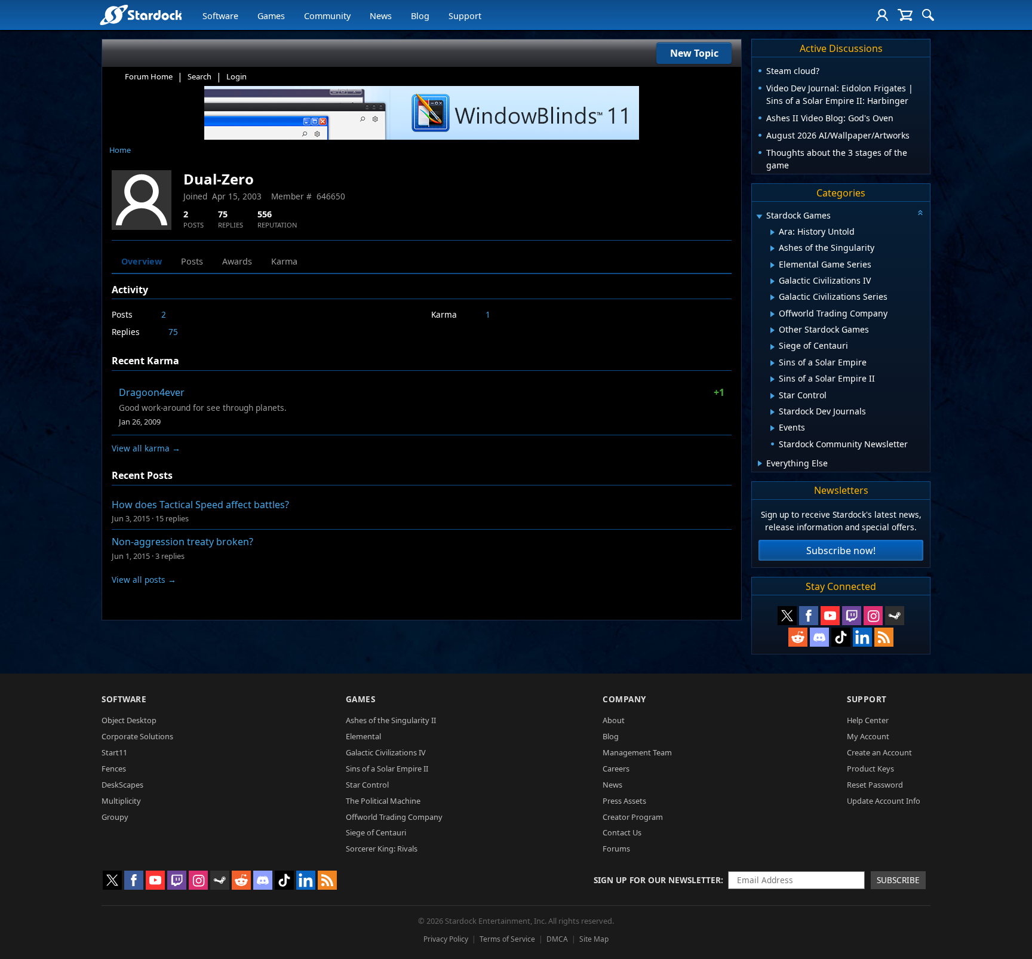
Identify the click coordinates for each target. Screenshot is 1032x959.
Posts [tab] (192, 261)
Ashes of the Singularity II (391, 720)
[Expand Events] (772, 428)
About (614, 720)
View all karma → (146, 448)
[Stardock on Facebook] (808, 615)
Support (465, 15)
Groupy (115, 817)
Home (120, 150)
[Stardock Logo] (140, 14)
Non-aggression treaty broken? (182, 541)
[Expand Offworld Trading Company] (772, 314)
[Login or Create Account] (882, 15)
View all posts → (144, 579)
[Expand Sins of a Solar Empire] (772, 363)
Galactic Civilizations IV (386, 752)
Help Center (868, 720)
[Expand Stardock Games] (759, 216)
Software (220, 15)
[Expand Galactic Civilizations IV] (772, 281)
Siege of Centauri (376, 832)
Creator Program (633, 817)
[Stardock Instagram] (873, 615)
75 (173, 331)
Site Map (594, 939)
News (381, 15)
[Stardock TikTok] (841, 637)
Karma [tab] (284, 261)
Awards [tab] (237, 261)
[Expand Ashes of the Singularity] (772, 248)
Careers (616, 768)
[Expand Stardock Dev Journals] (772, 412)
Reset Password (875, 784)
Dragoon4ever (152, 392)
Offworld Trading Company (394, 817)
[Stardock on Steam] (894, 615)
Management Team (637, 752)
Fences (114, 768)
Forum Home (149, 76)
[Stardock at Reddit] (798, 637)
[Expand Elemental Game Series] (772, 265)
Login (236, 76)
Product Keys (870, 768)
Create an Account (879, 752)
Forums (616, 848)
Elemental (363, 736)
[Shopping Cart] (905, 15)
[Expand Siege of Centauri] (772, 347)
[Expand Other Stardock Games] (772, 330)
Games (271, 15)
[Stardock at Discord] (819, 637)
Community (327, 15)
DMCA (557, 939)
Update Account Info (883, 800)
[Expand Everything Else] (760, 463)
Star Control (367, 784)
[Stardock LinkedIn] (862, 637)
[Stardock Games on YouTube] (830, 615)
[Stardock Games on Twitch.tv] (851, 615)
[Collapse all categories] (920, 213)
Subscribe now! (841, 550)
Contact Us (622, 832)
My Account (868, 736)
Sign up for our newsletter (657, 880)
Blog (420, 15)
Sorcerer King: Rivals (381, 848)
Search (199, 76)
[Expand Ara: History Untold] (772, 232)
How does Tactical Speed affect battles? (200, 504)
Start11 (114, 752)
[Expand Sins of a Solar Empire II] (772, 379)
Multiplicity (121, 800)
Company (624, 699)
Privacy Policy (445, 939)
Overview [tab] (141, 261)
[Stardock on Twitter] (787, 615)
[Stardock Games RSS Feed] (884, 637)
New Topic (694, 53)
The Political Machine (383, 800)
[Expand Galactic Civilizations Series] (772, 297)
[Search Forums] (928, 15)
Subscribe (898, 880)
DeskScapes (122, 784)
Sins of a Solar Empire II (387, 768)
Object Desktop (129, 720)
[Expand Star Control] (772, 396)
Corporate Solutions (137, 736)
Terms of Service (507, 939)
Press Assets (624, 800)
